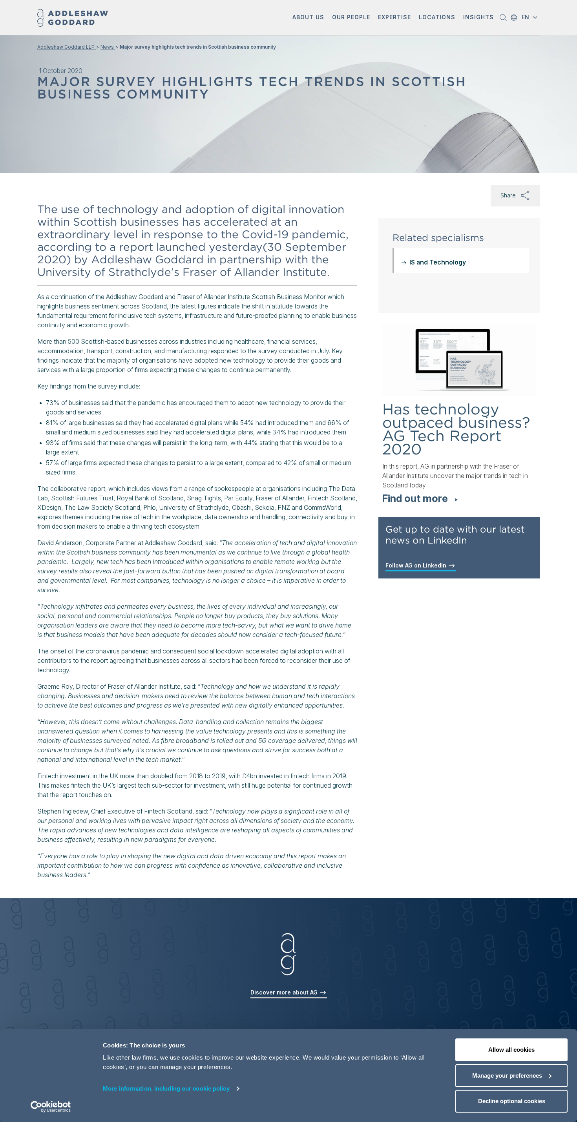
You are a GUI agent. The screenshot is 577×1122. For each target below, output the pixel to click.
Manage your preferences (507, 1075)
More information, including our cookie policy (166, 1088)
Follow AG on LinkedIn (416, 565)
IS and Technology (437, 262)
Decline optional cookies (511, 1101)
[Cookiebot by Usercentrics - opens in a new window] (50, 1107)
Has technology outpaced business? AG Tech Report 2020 (456, 429)
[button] (308, 18)
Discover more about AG (284, 992)
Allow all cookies (511, 1049)
